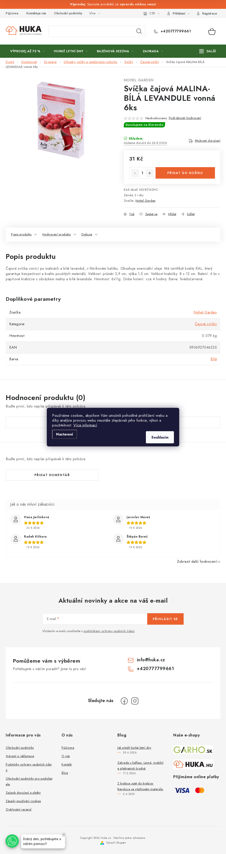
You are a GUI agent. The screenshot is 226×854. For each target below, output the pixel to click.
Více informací (85, 425)
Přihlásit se (165, 619)
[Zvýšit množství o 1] (150, 173)
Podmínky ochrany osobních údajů (29, 767)
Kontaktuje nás (36, 13)
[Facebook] (124, 701)
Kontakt (67, 764)
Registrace (209, 13)
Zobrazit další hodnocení (197, 561)
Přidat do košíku (185, 173)
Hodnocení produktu (56, 234)
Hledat (139, 31)
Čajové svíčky (206, 324)
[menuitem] (27, 51)
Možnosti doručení (207, 140)
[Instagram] (134, 701)
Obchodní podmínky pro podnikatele (29, 781)
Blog (65, 773)
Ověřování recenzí (19, 809)
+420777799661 (175, 31)
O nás (66, 756)
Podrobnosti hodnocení (185, 118)
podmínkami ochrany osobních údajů (109, 631)
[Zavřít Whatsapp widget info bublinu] (63, 834)
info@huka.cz (151, 660)
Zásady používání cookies (23, 801)
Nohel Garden (139, 80)
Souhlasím (159, 437)
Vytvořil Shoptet (116, 843)
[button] (12, 841)
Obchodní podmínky (68, 13)
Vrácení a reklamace (20, 756)
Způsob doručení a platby (23, 792)
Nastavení (64, 434)
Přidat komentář (52, 475)
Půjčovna (12, 13)
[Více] (207, 51)
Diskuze (86, 234)
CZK (152, 13)
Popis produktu (21, 234)
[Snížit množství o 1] (135, 173)
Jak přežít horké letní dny (134, 748)
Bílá (214, 359)
